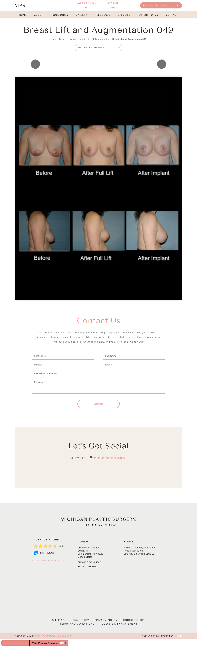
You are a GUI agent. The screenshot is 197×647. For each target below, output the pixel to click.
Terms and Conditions (77, 623)
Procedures (59, 15)
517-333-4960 (135, 341)
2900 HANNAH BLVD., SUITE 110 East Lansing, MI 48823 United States (90, 552)
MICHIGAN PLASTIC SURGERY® (54, 635)
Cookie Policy (134, 620)
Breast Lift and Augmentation (94, 39)
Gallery (81, 15)
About (38, 15)
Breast (72, 39)
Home (23, 15)
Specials (124, 15)
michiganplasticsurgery (109, 457)
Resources (102, 15)
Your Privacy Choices (45, 643)
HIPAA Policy (79, 620)
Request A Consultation (161, 5)
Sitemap (58, 620)
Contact (172, 15)
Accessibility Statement (118, 623)
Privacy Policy (106, 620)
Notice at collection (15, 643)
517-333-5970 (90, 566)
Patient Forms (148, 15)
